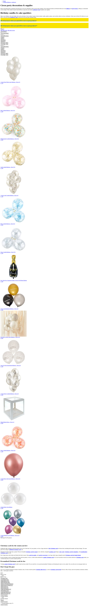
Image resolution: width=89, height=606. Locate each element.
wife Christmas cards (53, 548)
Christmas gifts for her (41, 569)
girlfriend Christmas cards (15, 549)
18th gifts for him (11, 30)
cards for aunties (32, 555)
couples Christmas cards (48, 557)
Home (4, 1)
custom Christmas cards (9, 564)
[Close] (1, 577)
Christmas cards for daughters (71, 551)
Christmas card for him (56, 569)
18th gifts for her (4, 30)
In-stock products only (7, 603)
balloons (68, 8)
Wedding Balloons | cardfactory (9, 2)
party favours (75, 8)
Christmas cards (80, 557)
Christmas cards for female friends (73, 555)
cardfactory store (36, 9)
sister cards (61, 551)
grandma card (52, 551)
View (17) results (4, 595)
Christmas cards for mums (32, 551)
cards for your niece (43, 555)
